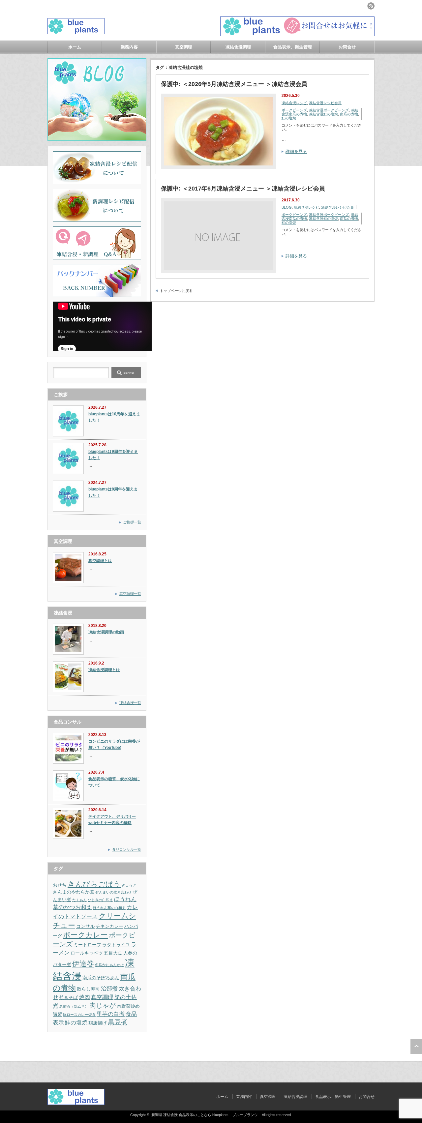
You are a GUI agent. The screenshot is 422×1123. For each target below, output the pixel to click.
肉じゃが (102, 1005)
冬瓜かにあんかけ (109, 965)
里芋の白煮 (111, 1014)
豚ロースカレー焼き (79, 1015)
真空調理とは (100, 560)
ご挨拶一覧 (132, 522)
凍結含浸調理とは (104, 669)
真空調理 (183, 46)
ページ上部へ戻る (416, 1046)
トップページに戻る (176, 291)
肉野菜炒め (128, 1006)
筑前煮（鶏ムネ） (73, 1006)
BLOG (287, 207)
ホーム (74, 46)
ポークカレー (85, 935)
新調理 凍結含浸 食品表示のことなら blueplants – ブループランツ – (206, 1115)
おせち (60, 885)
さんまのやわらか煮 (73, 892)
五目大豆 (113, 953)
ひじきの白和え (100, 900)
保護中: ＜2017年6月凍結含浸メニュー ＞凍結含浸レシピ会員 (243, 188)
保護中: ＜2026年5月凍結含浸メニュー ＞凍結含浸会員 (234, 84)
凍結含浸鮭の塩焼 (323, 114)
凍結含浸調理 (238, 46)
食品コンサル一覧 (126, 849)
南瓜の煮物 (349, 114)
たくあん (79, 900)
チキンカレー (109, 926)
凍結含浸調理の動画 (106, 632)
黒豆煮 (118, 1022)
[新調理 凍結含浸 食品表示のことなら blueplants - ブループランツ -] (76, 32)
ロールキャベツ (87, 953)
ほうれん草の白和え (109, 908)
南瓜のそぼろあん (100, 977)
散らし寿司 (88, 988)
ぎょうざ (129, 885)
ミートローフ (87, 944)
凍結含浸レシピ (294, 103)
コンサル (85, 926)
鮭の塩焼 (289, 118)
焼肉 (84, 997)
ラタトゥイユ (116, 944)
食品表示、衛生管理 (292, 46)
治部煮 (109, 988)
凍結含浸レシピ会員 (325, 103)
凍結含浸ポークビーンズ (329, 110)
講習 (57, 1014)
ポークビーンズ (294, 110)
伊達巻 (83, 964)
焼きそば (68, 997)
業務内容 (129, 46)
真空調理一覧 (130, 594)
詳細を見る (296, 151)
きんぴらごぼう (94, 884)
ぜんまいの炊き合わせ (113, 892)
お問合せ (347, 46)
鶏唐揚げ (97, 1022)
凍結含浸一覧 (130, 703)
